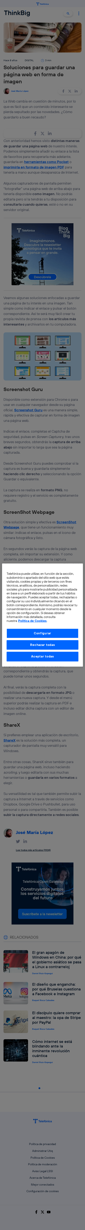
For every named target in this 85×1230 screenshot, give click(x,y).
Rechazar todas (42, 645)
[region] (42, 615)
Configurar (42, 633)
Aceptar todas (42, 657)
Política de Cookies (32, 621)
